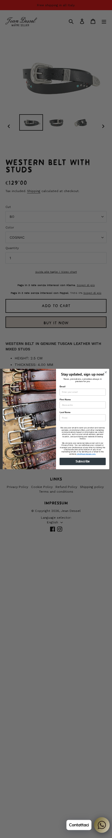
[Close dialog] (105, 372)
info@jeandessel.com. (86, 454)
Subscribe (83, 461)
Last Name (65, 412)
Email (62, 386)
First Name (65, 399)
